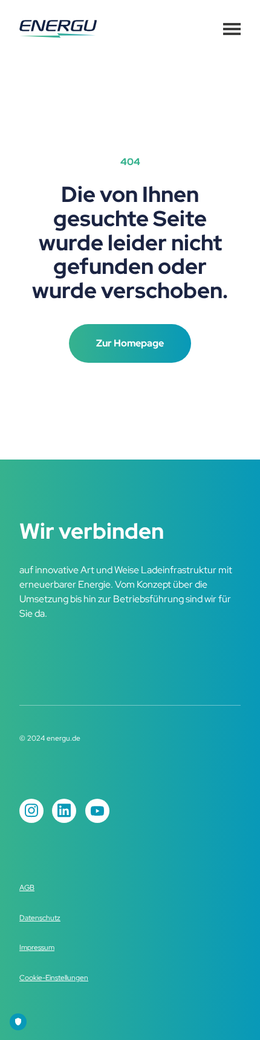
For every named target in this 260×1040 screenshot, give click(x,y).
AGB (26, 887)
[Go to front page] (58, 29)
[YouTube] (97, 811)
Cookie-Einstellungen (53, 978)
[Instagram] (31, 811)
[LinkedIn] (64, 811)
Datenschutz (39, 918)
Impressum (36, 947)
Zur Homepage (130, 343)
